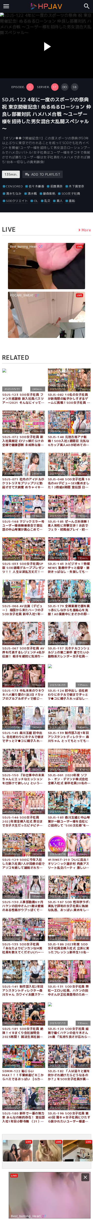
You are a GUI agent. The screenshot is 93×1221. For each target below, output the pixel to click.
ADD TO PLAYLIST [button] (45, 174)
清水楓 (32, 193)
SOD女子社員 (71, 193)
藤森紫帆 (49, 193)
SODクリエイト (17, 201)
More (86, 230)
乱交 (47, 201)
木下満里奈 (76, 186)
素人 (60, 201)
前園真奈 (56, 186)
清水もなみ (14, 193)
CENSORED (14, 186)
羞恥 (72, 201)
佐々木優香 (36, 186)
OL (36, 201)
